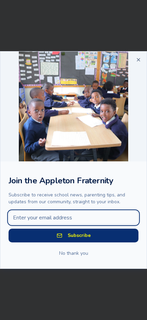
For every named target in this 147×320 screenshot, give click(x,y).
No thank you (73, 253)
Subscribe (79, 235)
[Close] (138, 59)
